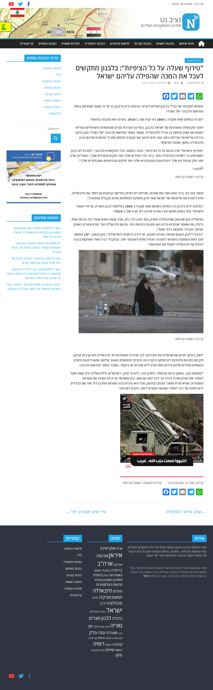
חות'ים (117, 591)
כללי (58, 75)
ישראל (152, 83)
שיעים (110, 649)
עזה (101, 632)
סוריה (116, 625)
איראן (115, 555)
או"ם (119, 548)
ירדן (102, 603)
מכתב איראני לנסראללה (186, 511)
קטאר (108, 644)
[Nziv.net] (201, 43)
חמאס (117, 597)
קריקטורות (26, 43)
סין (90, 626)
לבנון (144, 83)
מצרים (94, 618)
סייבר (96, 626)
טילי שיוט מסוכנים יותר (86, 511)
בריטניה (116, 570)
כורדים (102, 611)
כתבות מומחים (47, 43)
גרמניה (106, 570)
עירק (93, 632)
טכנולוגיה (114, 603)
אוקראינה (107, 548)
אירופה (102, 556)
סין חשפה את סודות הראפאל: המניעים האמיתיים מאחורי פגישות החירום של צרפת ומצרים (36, 247)
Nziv (176, 83)
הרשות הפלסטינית (109, 584)
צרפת (101, 638)
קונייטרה (92, 638)
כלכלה (117, 618)
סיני (120, 633)
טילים (95, 598)
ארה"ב (105, 563)
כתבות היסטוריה (95, 43)
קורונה (117, 644)
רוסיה (98, 643)
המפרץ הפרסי (104, 580)
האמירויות (116, 575)
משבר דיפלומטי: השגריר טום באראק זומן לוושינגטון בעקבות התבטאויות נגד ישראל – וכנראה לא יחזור (36, 232)
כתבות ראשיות (165, 43)
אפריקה (118, 564)
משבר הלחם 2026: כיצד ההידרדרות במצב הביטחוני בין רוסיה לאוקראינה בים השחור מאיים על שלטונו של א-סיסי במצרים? (34, 273)
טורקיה (105, 597)
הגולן (106, 575)
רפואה (118, 650)
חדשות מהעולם (119, 43)
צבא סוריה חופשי (114, 638)
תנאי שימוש (186, 43)
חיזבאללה (162, 83)
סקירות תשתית (70, 43)
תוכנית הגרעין (98, 650)
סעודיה (112, 632)
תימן (119, 655)
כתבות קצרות (142, 43)
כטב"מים (94, 611)
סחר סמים (104, 626)
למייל (146, 576)
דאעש (97, 570)
